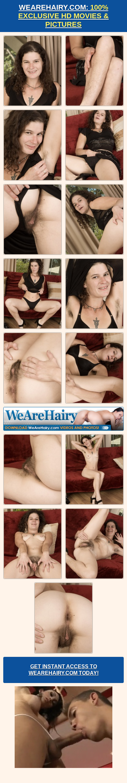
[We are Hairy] (63, 419)
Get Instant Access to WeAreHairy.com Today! (64, 670)
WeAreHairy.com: (63, 15)
